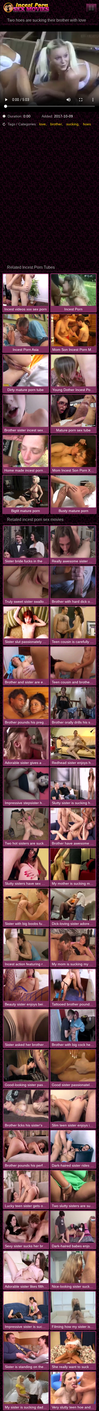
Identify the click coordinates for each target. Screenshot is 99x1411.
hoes (87, 124)
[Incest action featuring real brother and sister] (26, 944)
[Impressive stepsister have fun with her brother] (26, 784)
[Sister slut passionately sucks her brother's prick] (26, 622)
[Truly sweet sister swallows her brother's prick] (26, 582)
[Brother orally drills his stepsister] (73, 703)
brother (56, 124)
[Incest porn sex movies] (30, 7)
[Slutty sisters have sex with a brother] (26, 864)
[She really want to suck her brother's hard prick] (73, 1347)
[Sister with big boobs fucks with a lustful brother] (26, 904)
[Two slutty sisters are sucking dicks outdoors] (73, 1186)
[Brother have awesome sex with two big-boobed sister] (73, 824)
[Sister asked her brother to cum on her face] (26, 1025)
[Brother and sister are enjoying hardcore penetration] (26, 663)
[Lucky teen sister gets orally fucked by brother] (26, 1186)
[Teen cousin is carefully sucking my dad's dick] (73, 622)
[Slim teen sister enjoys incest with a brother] (73, 1106)
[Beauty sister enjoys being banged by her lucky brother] (26, 985)
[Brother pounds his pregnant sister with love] (26, 703)
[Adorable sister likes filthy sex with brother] (26, 1267)
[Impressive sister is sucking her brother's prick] (26, 1307)
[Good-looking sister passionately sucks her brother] (26, 1066)
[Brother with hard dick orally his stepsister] (73, 582)
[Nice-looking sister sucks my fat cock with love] (73, 1267)
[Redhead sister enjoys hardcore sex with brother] (73, 743)
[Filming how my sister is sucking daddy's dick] (73, 1307)
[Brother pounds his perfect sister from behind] (26, 1146)
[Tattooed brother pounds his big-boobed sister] (73, 985)
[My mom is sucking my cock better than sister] (73, 944)
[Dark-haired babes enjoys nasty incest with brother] (73, 1227)
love (42, 124)
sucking (72, 124)
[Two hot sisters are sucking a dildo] (26, 824)
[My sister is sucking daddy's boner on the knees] (26, 1388)
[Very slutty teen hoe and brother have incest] (73, 1388)
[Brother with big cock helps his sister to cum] (73, 1025)
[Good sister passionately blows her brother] (73, 1066)
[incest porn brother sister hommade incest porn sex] (91, 8)
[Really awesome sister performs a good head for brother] (73, 542)
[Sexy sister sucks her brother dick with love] (26, 1227)
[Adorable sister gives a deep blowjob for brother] (26, 743)
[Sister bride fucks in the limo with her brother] (26, 542)
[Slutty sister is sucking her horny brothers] (73, 784)
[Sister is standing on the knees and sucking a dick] (26, 1347)
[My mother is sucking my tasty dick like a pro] (73, 864)
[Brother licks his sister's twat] (26, 1106)
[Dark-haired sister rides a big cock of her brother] (73, 1146)
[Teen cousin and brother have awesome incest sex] (73, 663)
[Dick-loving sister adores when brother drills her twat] (73, 904)
